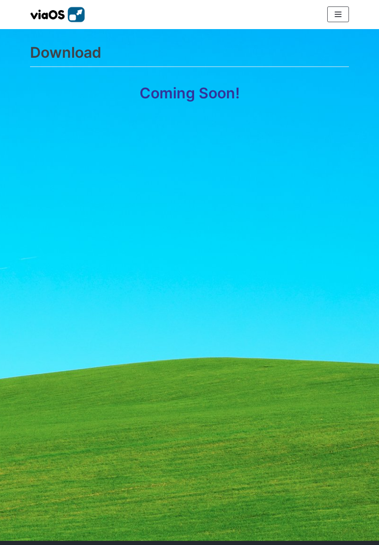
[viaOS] (58, 14)
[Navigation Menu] (338, 14)
